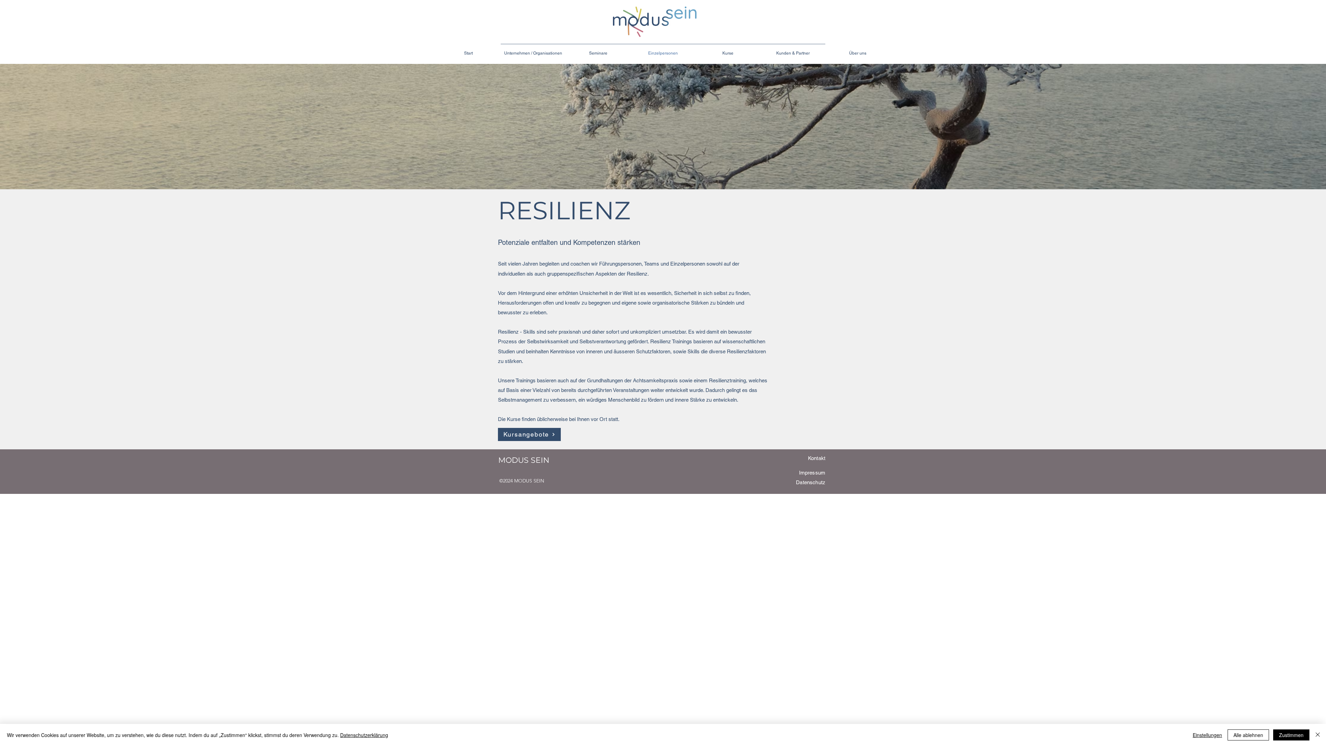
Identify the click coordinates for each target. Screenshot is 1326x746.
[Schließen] (1318, 734)
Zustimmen (1291, 734)
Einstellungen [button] (1207, 734)
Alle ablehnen (1248, 734)
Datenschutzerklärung (364, 734)
